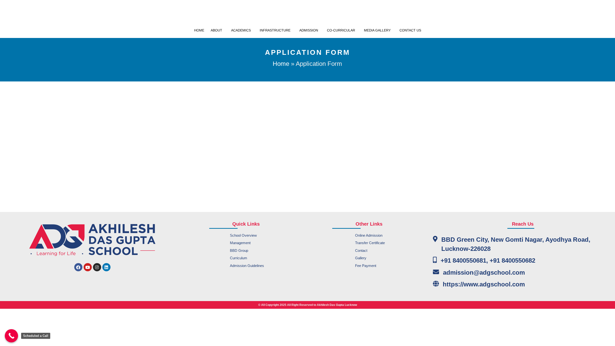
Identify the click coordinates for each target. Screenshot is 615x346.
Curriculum (238, 258)
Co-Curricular (341, 30)
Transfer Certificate (370, 243)
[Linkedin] (106, 267)
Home (199, 30)
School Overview (243, 235)
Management (240, 243)
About (216, 30)
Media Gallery (377, 30)
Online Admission (368, 235)
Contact (361, 250)
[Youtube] (88, 267)
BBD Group (239, 250)
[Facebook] (78, 267)
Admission (308, 30)
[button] (218, 30)
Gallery (360, 258)
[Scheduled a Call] (11, 335)
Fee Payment (365, 266)
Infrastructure (275, 30)
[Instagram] (97, 267)
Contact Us (410, 30)
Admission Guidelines (247, 266)
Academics (241, 30)
